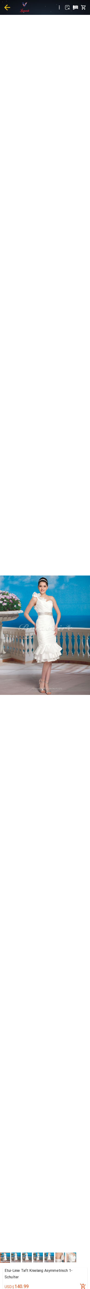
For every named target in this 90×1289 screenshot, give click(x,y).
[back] (7, 7)
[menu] (59, 7)
